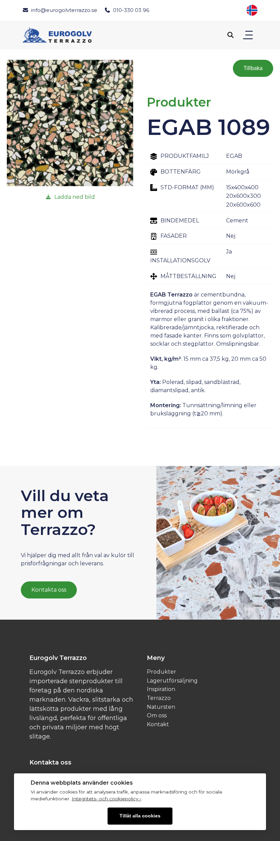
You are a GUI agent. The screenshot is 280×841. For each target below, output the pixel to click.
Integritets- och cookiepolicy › (106, 798)
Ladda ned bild (74, 197)
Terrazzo (159, 698)
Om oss (157, 715)
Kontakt (158, 724)
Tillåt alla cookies (140, 815)
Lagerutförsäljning (172, 680)
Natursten (161, 707)
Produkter (161, 671)
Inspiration (161, 689)
